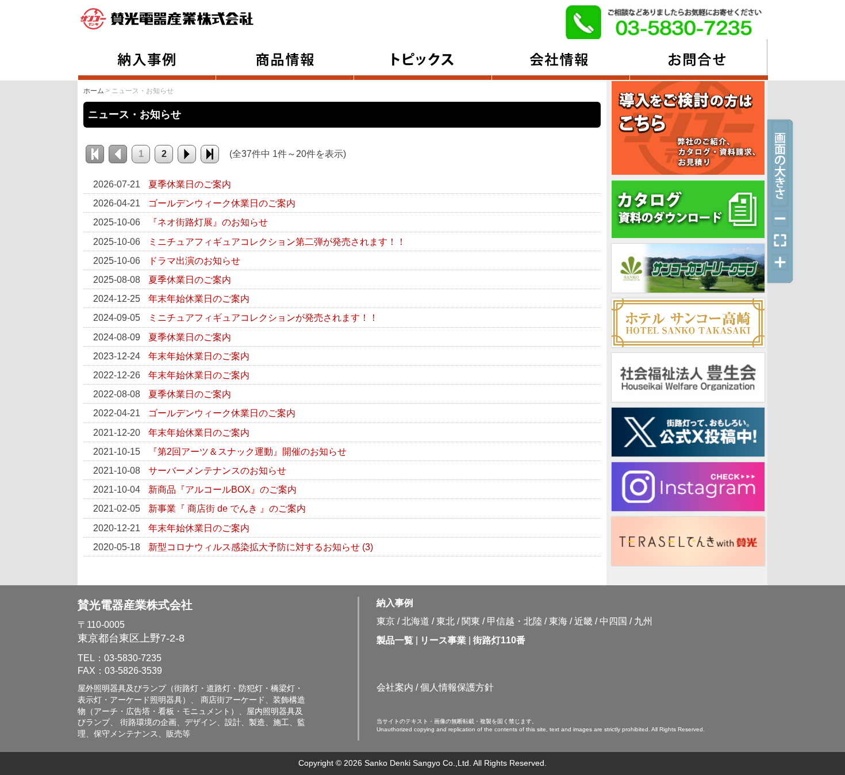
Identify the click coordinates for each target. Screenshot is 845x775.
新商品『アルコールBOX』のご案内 (222, 489)
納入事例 (395, 603)
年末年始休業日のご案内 (198, 299)
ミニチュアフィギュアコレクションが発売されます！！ (263, 318)
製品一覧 (395, 640)
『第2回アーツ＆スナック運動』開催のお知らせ (247, 451)
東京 (386, 621)
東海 (558, 621)
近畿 (583, 621)
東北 (445, 621)
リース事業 (443, 640)
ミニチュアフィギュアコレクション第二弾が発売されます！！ (277, 242)
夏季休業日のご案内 (189, 184)
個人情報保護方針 (457, 687)
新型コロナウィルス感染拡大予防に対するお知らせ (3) (260, 547)
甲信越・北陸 (514, 621)
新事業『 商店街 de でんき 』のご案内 (227, 508)
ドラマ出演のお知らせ (194, 261)
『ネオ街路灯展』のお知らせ (208, 222)
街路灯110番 (499, 640)
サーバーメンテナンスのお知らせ (217, 470)
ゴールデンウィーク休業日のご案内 (221, 203)
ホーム (93, 91)
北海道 (415, 621)
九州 (643, 621)
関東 (471, 621)
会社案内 (395, 687)
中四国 (613, 621)
